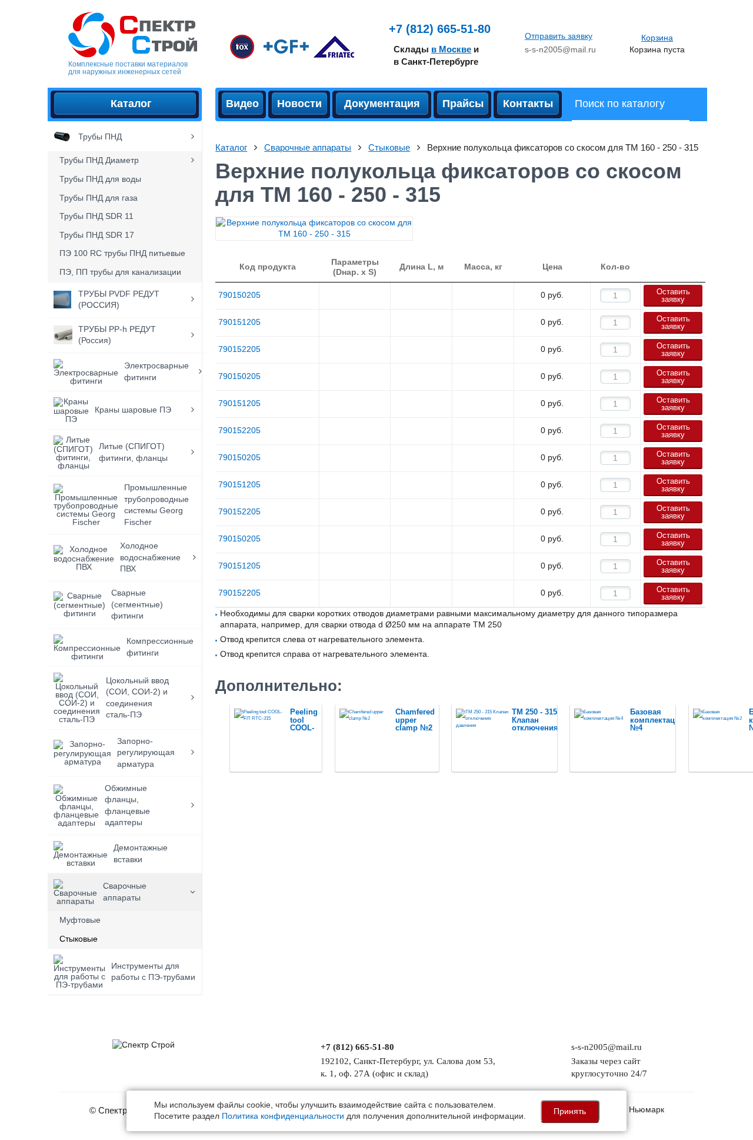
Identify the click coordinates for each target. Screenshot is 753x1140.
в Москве (451, 49)
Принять (570, 1111)
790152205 (239, 349)
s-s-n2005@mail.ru (560, 49)
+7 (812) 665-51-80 (440, 28)
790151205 (239, 322)
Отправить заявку (558, 36)
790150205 (239, 295)
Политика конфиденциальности (283, 1116)
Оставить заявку (673, 295)
